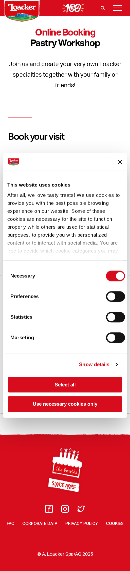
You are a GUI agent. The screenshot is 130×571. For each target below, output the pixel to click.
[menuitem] (49, 510)
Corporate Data (39, 523)
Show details (94, 364)
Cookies (115, 523)
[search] (103, 8)
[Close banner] (120, 162)
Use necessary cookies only (65, 404)
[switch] (115, 296)
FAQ (10, 523)
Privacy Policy (81, 523)
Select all (65, 384)
